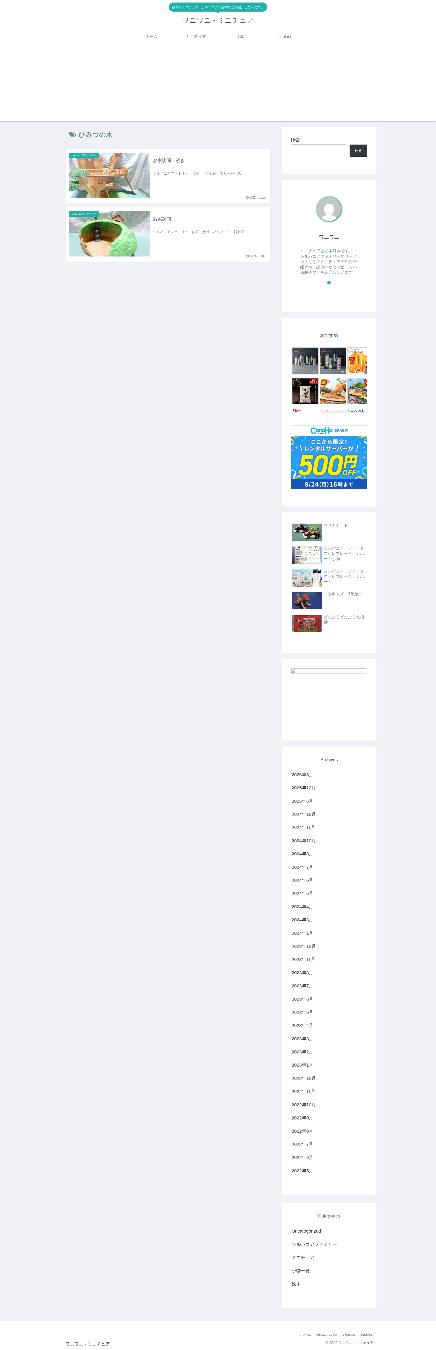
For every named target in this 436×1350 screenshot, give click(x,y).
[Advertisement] (218, 86)
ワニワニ (329, 237)
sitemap (349, 1334)
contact (366, 1334)
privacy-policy (327, 1334)
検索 (295, 140)
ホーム (305, 1334)
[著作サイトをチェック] (329, 282)
